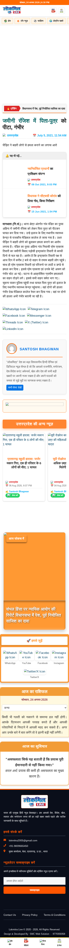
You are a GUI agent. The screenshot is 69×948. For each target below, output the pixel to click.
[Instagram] (59, 657)
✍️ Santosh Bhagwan (17, 491)
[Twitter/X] (34, 671)
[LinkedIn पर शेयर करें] (13, 329)
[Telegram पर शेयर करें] (38, 309)
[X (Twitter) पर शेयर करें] (36, 322)
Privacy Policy (30, 914)
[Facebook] (42, 657)
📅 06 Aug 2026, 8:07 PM (18, 485)
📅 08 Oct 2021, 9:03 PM (42, 184)
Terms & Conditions (54, 914)
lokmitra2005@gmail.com (23, 840)
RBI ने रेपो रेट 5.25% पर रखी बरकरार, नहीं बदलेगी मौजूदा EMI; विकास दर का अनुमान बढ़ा (32, 615)
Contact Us (10, 914)
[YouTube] (26, 657)
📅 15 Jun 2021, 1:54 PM (42, 211)
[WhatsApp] (10, 657)
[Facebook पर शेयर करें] (14, 315)
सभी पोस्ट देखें (15, 387)
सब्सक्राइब (34, 890)
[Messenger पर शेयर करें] (39, 315)
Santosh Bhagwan (39, 349)
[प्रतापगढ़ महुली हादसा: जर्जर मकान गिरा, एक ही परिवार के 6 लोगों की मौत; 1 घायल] (24, 444)
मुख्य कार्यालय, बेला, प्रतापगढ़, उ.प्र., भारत (28, 851)
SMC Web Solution (39, 934)
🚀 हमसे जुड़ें (34, 641)
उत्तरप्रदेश (12, 135)
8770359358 (59, 934)
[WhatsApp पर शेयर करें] (14, 309)
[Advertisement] (34, 61)
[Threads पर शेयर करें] (13, 322)
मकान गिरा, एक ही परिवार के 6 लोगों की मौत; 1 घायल (24, 463)
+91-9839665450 (18, 846)
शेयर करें (15, 495)
